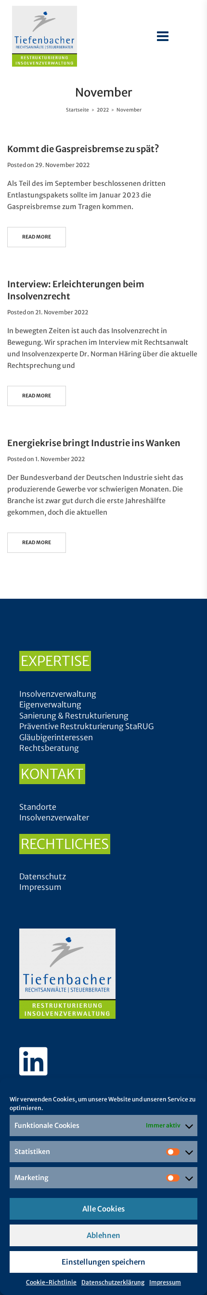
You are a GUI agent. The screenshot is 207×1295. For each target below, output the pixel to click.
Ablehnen (103, 1235)
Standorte (37, 807)
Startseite (77, 110)
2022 (103, 110)
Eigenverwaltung (50, 704)
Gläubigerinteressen (56, 737)
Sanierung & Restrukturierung (74, 715)
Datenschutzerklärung (112, 1282)
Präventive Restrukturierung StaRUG (86, 726)
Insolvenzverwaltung (57, 694)
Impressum (165, 1282)
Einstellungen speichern (103, 1262)
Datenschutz (42, 876)
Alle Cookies (103, 1208)
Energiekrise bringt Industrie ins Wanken (94, 443)
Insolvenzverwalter (54, 817)
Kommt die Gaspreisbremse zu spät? (83, 149)
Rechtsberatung (49, 748)
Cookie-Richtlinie (51, 1282)
